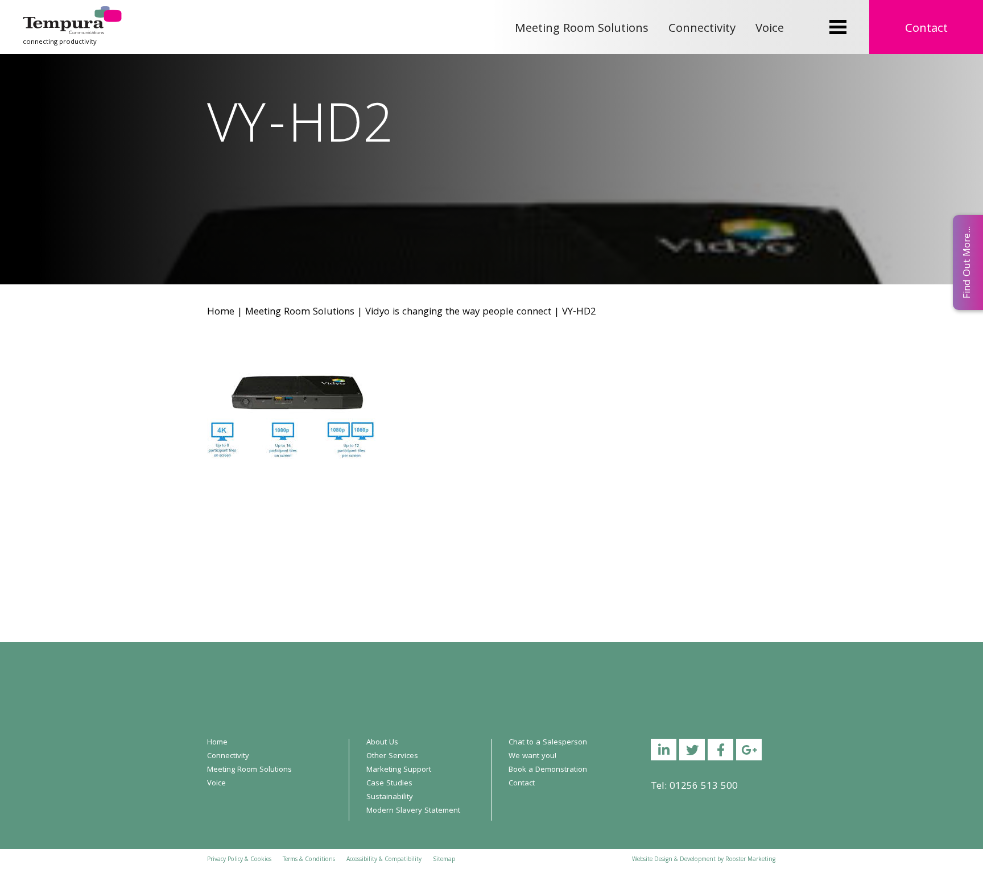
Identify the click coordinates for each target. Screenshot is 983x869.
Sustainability (389, 797)
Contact (926, 29)
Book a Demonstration (548, 770)
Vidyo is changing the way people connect (458, 312)
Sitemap (444, 860)
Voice (769, 29)
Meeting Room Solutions (582, 29)
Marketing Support (398, 770)
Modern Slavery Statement (413, 811)
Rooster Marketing (750, 860)
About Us (382, 742)
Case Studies (389, 783)
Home (220, 312)
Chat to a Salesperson (548, 742)
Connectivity (702, 29)
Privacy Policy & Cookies (239, 860)
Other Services (392, 756)
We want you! (532, 756)
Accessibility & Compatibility (384, 860)
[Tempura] (72, 14)
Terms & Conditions (309, 860)
